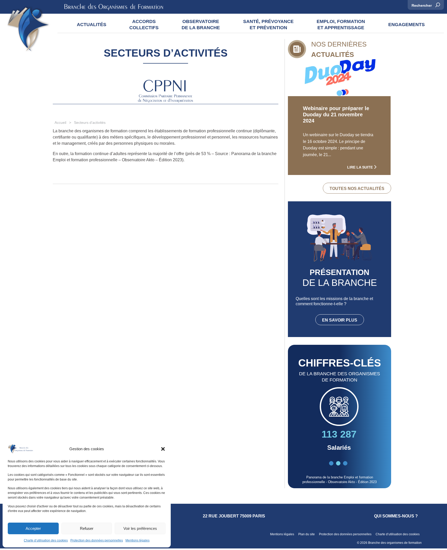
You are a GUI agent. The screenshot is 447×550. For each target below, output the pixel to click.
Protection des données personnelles (96, 540)
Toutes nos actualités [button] (357, 188)
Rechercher (422, 5)
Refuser (86, 528)
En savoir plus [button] (339, 320)
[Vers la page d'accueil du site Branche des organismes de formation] (28, 30)
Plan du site (306, 534)
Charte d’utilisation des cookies (46, 540)
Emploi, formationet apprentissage (341, 24)
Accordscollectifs (144, 24)
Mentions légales (137, 540)
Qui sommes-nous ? (396, 516)
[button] (163, 449)
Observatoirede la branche (201, 24)
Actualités (91, 24)
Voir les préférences (140, 528)
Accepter (33, 528)
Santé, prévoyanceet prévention (268, 24)
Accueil (60, 122)
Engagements (406, 24)
